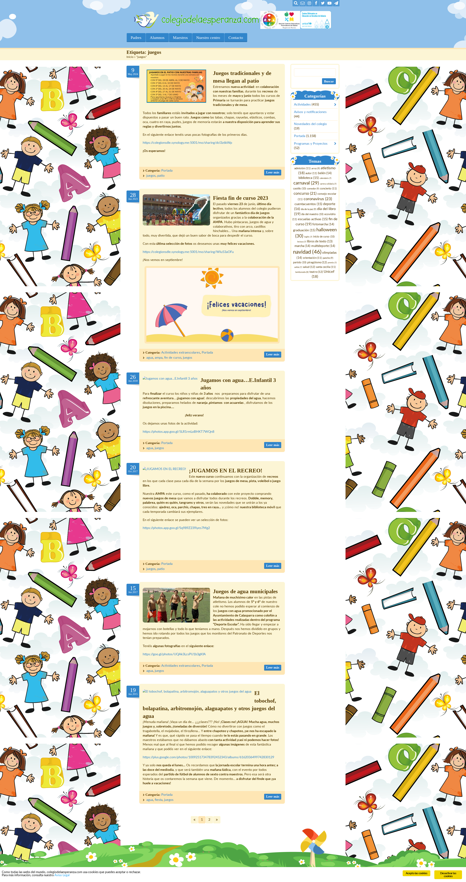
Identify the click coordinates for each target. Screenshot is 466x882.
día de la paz (308, 209)
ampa (159, 357)
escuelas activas (313, 219)
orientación (312, 258)
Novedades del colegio (310, 124)
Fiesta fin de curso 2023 (240, 198)
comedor (313, 189)
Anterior (194, 819)
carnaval (306, 183)
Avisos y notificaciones (310, 112)
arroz (315, 168)
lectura (301, 242)
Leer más (272, 172)
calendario (325, 178)
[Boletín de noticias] (302, 3)
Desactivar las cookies (448, 875)
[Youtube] (329, 3)
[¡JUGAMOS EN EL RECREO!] (164, 469)
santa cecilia (326, 267)
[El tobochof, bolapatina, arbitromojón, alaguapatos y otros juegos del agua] (197, 691)
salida (298, 267)
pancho (328, 258)
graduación (304, 230)
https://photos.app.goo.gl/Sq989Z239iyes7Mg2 (176, 528)
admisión (302, 168)
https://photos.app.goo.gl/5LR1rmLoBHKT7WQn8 (178, 431)
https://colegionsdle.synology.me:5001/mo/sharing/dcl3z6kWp (187, 142)
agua (149, 357)
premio (332, 263)
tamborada (302, 272)
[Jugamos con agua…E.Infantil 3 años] (170, 378)
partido (300, 262)
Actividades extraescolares (180, 352)
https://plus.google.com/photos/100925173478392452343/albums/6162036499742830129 (208, 757)
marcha (303, 245)
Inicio (130, 57)
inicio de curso (324, 236)
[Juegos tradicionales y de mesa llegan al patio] (176, 86)
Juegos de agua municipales (245, 591)
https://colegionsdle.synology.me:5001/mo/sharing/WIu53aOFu (188, 252)
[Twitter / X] (322, 3)
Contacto (235, 37)
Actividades (302, 104)
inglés (308, 237)
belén (325, 173)
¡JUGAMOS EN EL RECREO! (225, 470)
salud (309, 266)
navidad (307, 252)
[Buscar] (296, 3)
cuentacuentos (308, 204)
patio (161, 175)
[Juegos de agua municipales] (176, 605)
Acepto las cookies (416, 873)
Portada (167, 170)
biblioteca (309, 177)
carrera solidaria (328, 184)
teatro (316, 271)
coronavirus (318, 199)
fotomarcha (323, 224)
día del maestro (312, 214)
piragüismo (317, 262)
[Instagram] (309, 3)
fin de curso (172, 357)
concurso (305, 193)
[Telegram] (336, 3)
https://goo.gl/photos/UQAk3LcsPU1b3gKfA (174, 654)
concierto (328, 188)
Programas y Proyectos (310, 143)
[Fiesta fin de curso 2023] (176, 209)
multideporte (323, 245)
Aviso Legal (62, 875)
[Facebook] (316, 3)
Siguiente (216, 819)
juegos (151, 175)
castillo (299, 189)
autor (311, 173)
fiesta (159, 800)
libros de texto (320, 241)
